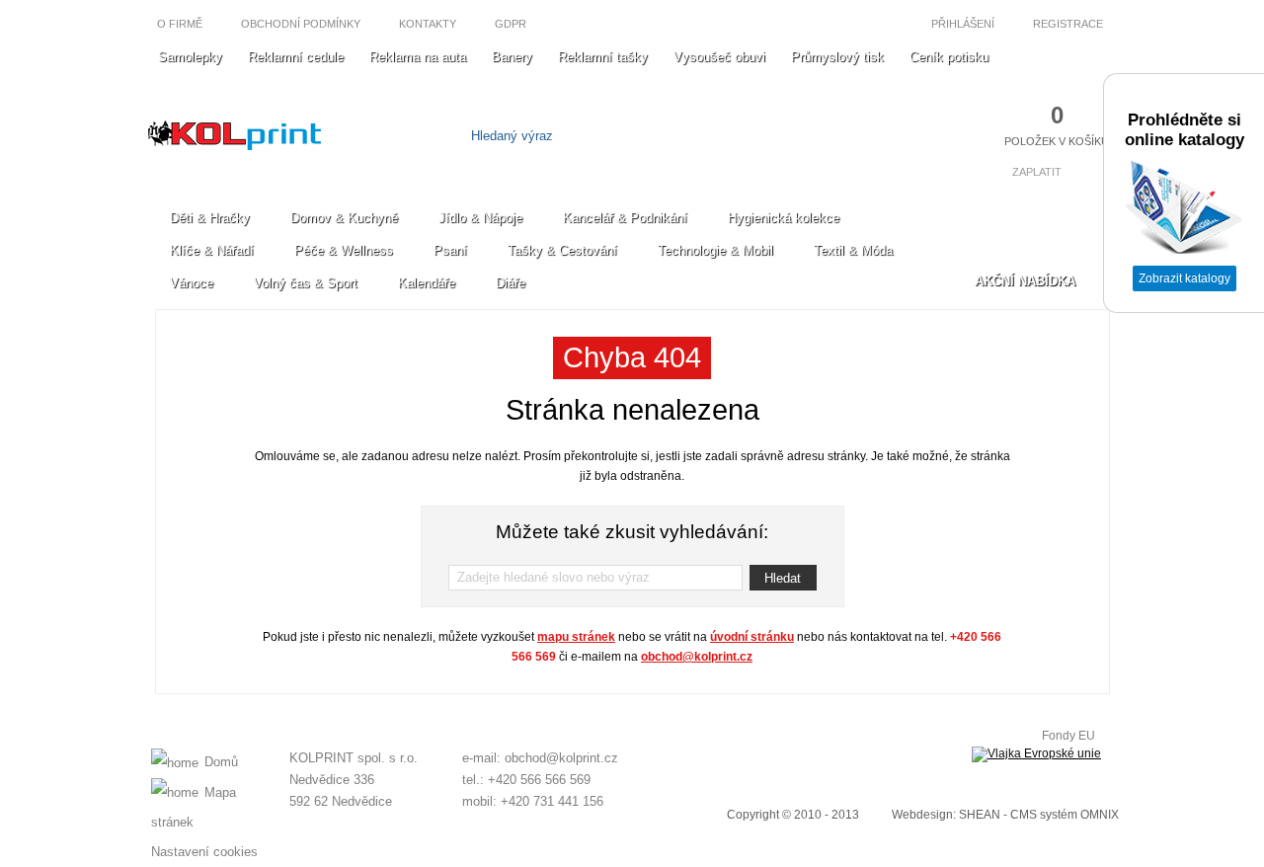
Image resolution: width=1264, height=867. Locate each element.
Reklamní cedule (296, 56)
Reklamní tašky (603, 56)
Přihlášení (961, 24)
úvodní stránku (752, 637)
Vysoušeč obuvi (719, 56)
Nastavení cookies (204, 851)
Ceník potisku (948, 56)
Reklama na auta (417, 56)
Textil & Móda (853, 250)
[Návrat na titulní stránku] (234, 145)
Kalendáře (426, 283)
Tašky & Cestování (562, 250)
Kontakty (427, 24)
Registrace (1069, 24)
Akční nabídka (1025, 281)
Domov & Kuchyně (344, 217)
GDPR (510, 24)
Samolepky (190, 56)
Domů (221, 761)
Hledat (782, 578)
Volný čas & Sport (305, 283)
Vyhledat (748, 135)
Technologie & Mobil (715, 250)
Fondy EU (1068, 736)
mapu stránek (576, 637)
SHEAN (979, 815)
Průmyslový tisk (837, 56)
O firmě (179, 24)
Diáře (510, 283)
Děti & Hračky (210, 217)
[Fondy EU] (1036, 754)
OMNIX (1099, 815)
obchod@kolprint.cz (696, 657)
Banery (512, 56)
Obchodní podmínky (300, 24)
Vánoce (191, 283)
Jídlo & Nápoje (480, 217)
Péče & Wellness (343, 250)
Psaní (450, 250)
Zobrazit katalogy (1184, 278)
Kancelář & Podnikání (625, 217)
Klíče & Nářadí (212, 250)
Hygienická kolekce (783, 217)
